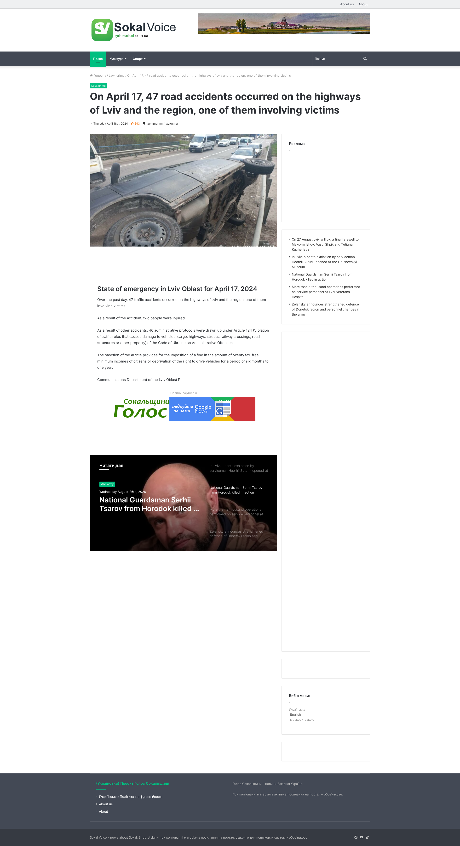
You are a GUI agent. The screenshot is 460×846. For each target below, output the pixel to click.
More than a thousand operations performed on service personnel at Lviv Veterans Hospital (142, 504)
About (363, 4)
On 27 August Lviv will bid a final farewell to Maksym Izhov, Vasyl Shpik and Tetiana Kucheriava (325, 244)
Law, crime (117, 75)
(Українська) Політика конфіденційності (130, 797)
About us (347, 4)
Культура (116, 59)
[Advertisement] (184, 264)
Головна (99, 75)
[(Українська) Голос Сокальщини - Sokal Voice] (134, 30)
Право (98, 59)
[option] (183, 503)
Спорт (138, 59)
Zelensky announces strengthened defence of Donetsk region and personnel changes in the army (326, 309)
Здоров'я (107, 484)
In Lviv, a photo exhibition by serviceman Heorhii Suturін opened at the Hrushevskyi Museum (324, 262)
